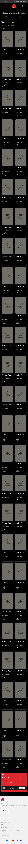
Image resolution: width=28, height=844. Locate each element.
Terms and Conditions (6, 822)
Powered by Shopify (5, 835)
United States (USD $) (8, 830)
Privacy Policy (4, 820)
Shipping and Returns (6, 824)
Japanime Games (8, 833)
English (19, 830)
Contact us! (4, 827)
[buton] (8, 830)
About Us (6, 811)
